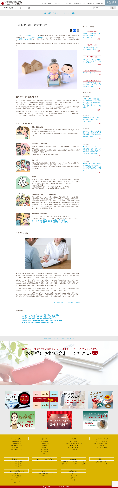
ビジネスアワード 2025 (16, 462)
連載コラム (73, 459)
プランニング (73, 476)
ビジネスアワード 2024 (16, 464)
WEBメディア (73, 441)
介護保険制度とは (29, 35)
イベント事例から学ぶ (16, 450)
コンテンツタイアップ (101, 441)
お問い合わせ (73, 471)
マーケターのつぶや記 (24, 8)
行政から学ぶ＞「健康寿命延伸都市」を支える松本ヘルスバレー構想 (42, 320)
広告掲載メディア (73, 445)
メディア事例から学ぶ (16, 445)
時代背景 (44, 445)
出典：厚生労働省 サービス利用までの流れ (66, 302)
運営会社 (16, 474)
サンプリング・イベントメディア (73, 443)
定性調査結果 (44, 452)
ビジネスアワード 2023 (16, 466)
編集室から (12, 8)
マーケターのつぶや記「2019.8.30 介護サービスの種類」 (49, 220)
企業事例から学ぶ (16, 441)
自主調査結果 (44, 441)
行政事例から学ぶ (16, 443)
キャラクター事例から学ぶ (16, 447)
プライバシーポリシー (16, 480)
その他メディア (73, 450)
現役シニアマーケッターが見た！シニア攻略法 (73, 464)
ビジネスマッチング (79, 3)
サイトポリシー (16, 478)
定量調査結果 (44, 450)
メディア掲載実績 (16, 476)
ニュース (44, 471)
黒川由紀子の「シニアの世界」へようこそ (73, 462)
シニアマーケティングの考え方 (89, 5)
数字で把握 (44, 447)
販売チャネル (102, 445)
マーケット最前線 (46, 3)
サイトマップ (16, 482)
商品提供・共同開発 (102, 447)
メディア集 (68, 3)
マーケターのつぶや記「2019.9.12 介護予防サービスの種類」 (50, 222)
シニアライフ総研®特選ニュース (45, 474)
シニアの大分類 (45, 443)
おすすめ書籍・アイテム (51, 13)
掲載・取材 (73, 478)
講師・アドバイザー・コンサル (102, 443)
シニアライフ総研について (16, 471)
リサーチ (73, 474)
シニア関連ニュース (45, 476)
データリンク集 (45, 454)
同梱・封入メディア (73, 447)
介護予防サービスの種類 (24, 39)
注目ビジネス (100, 3)
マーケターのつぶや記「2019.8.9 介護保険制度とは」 (38, 319)
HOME (6, 8)
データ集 (57, 3)
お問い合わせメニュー (111, 3)
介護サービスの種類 (37, 37)
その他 (73, 480)
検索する (113, 8)
